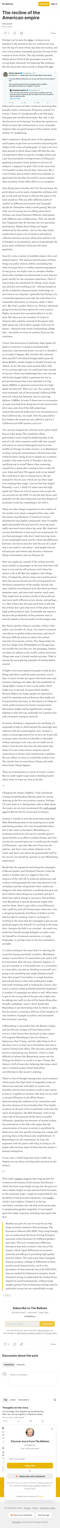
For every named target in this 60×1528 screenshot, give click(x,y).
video (30, 40)
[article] (30, 1414)
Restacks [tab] (21, 1364)
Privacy (27, 1508)
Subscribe (43, 4)
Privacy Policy (29, 1488)
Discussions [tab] (23, 1400)
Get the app (43, 1515)
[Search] (55, 1400)
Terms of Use (43, 1482)
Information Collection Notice (35, 1485)
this (51, 67)
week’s (50, 1198)
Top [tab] (5, 1400)
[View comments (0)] (15, 33)
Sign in (54, 4)
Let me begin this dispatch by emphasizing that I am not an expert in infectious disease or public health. (23, 1413)
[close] (52, 1429)
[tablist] (14, 1364)
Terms (35, 1508)
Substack (16, 1522)
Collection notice (47, 1508)
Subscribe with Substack (32, 1476)
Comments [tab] (9, 1364)
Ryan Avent (7, 24)
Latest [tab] (13, 1400)
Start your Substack (22, 1515)
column (18, 1179)
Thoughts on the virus (15, 1407)
